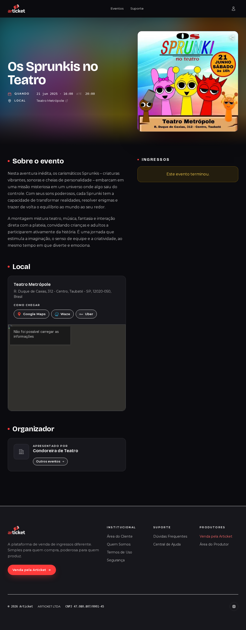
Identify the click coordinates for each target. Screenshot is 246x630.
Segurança (116, 560)
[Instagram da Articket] (234, 606)
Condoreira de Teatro (55, 450)
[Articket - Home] (16, 8)
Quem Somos (118, 544)
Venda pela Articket (29, 570)
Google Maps (34, 314)
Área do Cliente (120, 536)
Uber (89, 314)
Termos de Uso (119, 552)
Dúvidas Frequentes (170, 536)
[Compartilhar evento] (232, 37)
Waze (65, 314)
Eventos (117, 8)
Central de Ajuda (167, 544)
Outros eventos (48, 461)
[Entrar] (233, 8)
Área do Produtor (214, 544)
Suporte (137, 8)
